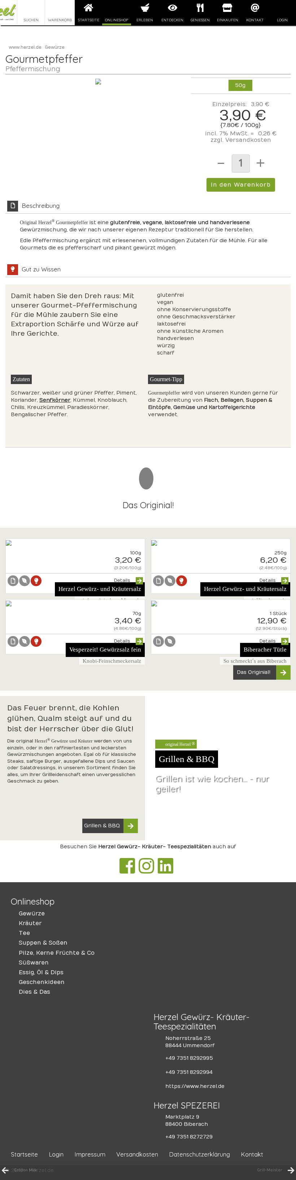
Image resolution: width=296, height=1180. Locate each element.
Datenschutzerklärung (199, 1154)
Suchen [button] (31, 20)
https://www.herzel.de (195, 1086)
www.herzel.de (25, 47)
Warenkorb (60, 20)
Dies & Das (34, 992)
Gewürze (55, 47)
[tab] (148, 230)
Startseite (88, 20)
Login (282, 20)
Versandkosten (248, 140)
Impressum (89, 1154)
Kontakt (255, 20)
